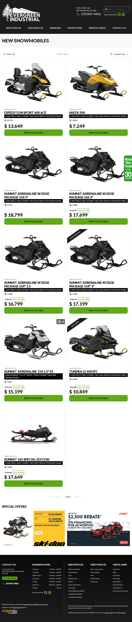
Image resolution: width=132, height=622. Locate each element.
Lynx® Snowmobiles (75, 594)
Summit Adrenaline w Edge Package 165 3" (91, 195)
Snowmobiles (72, 572)
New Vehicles (13, 28)
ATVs (70, 575)
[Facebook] (119, 14)
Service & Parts (97, 28)
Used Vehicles (35, 28)
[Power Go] (25, 612)
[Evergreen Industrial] (21, 12)
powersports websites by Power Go (36, 604)
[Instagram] (123, 14)
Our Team (116, 575)
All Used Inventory (96, 569)
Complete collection (75, 597)
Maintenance (117, 588)
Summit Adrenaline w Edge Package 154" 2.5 (26, 284)
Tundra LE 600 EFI (83, 371)
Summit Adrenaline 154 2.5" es (28, 371)
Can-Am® (71, 588)
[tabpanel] (46, 578)
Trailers (70, 582)
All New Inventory (74, 569)
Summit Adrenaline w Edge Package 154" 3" (91, 284)
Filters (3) (10, 54)
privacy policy (109, 613)
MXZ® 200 (77, 112)
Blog (114, 572)
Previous (56, 496)
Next (77, 496)
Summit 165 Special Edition (26, 459)
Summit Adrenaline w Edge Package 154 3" (26, 195)
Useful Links (120, 564)
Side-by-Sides (72, 579)
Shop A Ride (17, 607)
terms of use (121, 613)
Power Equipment (74, 585)
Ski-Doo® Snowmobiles (76, 591)
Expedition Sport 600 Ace (25, 112)
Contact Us (119, 28)
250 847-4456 (91, 14)
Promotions (75, 28)
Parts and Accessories (120, 591)
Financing (55, 28)
